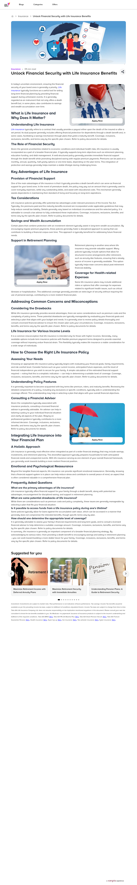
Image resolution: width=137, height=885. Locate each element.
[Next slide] (126, 573)
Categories (38, 4)
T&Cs (51, 617)
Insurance (23, 16)
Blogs (21, 4)
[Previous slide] (11, 573)
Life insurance (17, 129)
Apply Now (97, 121)
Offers (55, 4)
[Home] (12, 16)
